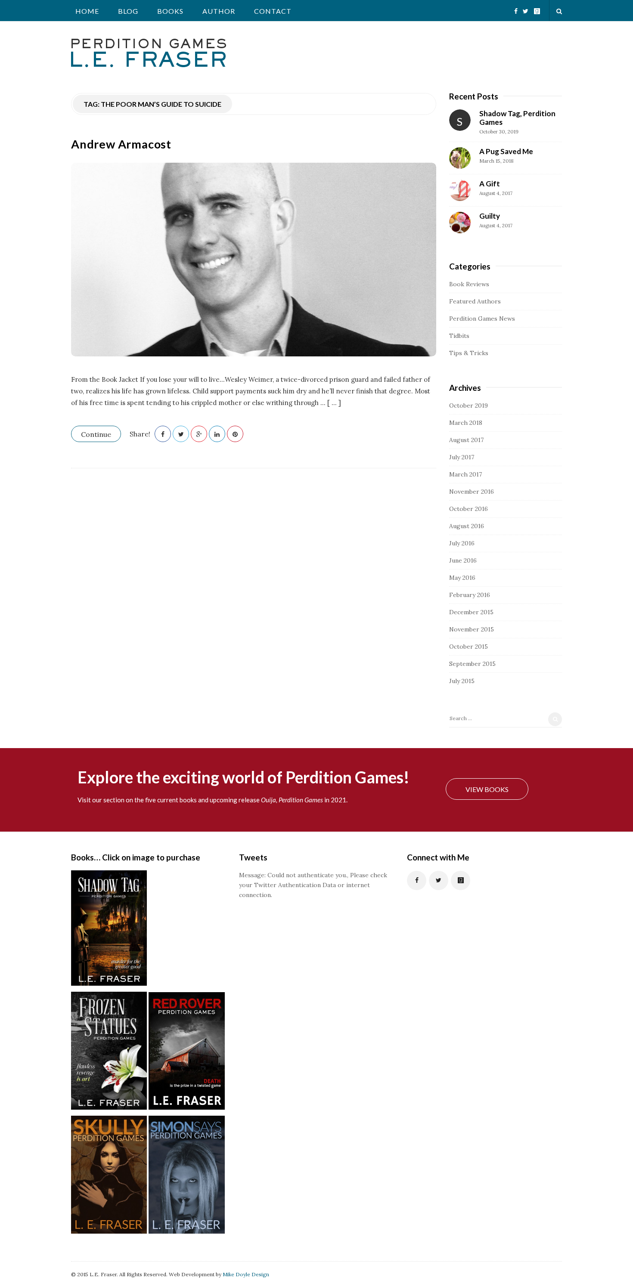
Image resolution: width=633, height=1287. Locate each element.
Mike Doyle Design (246, 1274)
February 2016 (469, 595)
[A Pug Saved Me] (460, 158)
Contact (273, 11)
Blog (128, 11)
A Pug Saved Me (506, 151)
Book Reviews (469, 284)
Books (170, 11)
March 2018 (465, 423)
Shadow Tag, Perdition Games (517, 118)
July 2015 (462, 681)
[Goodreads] (537, 8)
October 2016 (468, 509)
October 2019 (468, 405)
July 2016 (462, 543)
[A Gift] (460, 190)
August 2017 (466, 440)
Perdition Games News (482, 318)
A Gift (489, 183)
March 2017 (465, 474)
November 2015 (471, 629)
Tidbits (459, 336)
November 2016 (471, 491)
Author (218, 11)
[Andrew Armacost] (253, 259)
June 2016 (463, 560)
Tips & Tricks (468, 353)
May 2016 (462, 578)
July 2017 (461, 457)
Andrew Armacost (121, 144)
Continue (96, 434)
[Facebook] (516, 8)
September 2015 (472, 664)
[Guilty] (460, 222)
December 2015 (471, 612)
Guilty (489, 215)
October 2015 (468, 646)
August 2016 (466, 526)
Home (87, 11)
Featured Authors (475, 301)
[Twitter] (525, 8)
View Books (487, 789)
